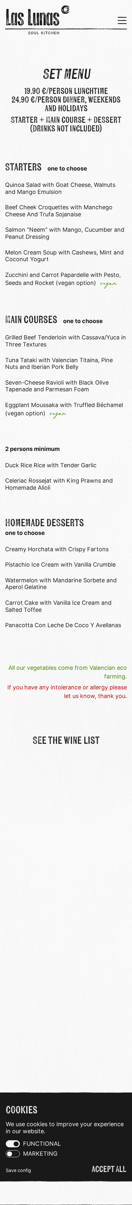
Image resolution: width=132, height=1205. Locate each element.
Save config (18, 1170)
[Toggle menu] (120, 20)
